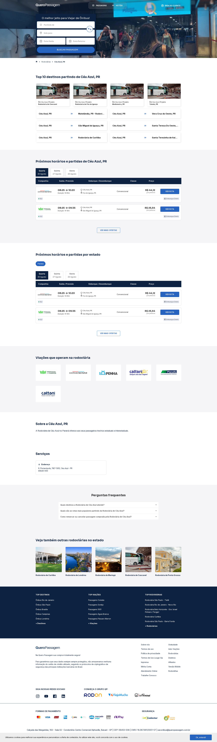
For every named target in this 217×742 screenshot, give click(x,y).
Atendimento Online (149, 671)
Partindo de (49, 25)
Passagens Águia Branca (98, 614)
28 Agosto (72, 172)
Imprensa (145, 662)
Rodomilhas (173, 671)
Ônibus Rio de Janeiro (45, 600)
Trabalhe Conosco (148, 675)
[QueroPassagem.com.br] (37, 62)
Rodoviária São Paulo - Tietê (157, 600)
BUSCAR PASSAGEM (67, 49)
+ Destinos (41, 623)
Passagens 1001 (94, 609)
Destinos (172, 658)
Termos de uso (147, 649)
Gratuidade (173, 645)
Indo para (48, 33)
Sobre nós (145, 645)
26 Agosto (42, 172)
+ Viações (92, 623)
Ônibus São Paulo (43, 605)
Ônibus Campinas (43, 614)
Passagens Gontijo (96, 605)
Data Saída (49, 41)
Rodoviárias (173, 653)
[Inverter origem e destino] (89, 29)
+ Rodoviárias (151, 626)
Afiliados (171, 662)
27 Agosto (57, 172)
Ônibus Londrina (42, 619)
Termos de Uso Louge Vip (152, 658)
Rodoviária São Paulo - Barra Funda (160, 621)
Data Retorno (79, 41)
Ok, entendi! (201, 737)
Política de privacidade (150, 653)
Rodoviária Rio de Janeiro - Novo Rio (160, 605)
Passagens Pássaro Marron (99, 619)
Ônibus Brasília (42, 609)
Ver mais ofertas (108, 230)
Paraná (40, 264)
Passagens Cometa (96, 600)
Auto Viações (173, 649)
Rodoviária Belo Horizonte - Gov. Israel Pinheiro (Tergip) (161, 610)
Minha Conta (146, 667)
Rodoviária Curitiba (153, 617)
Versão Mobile (174, 667)
